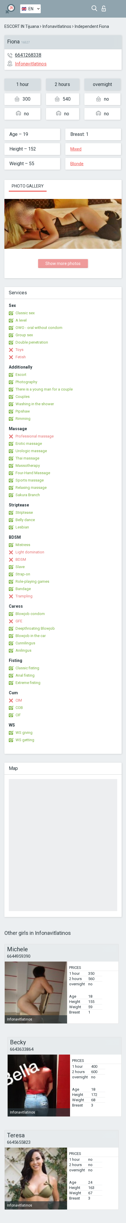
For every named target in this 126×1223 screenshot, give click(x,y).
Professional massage (35, 436)
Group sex (24, 335)
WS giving (24, 732)
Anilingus (23, 650)
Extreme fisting (28, 682)
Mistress (23, 545)
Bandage (23, 589)
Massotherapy (28, 465)
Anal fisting (25, 675)
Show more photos (63, 263)
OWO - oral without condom (39, 327)
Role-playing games (32, 581)
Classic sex (25, 313)
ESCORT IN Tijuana (21, 26)
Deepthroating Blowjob (35, 628)
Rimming (23, 418)
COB (19, 707)
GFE (19, 621)
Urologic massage (31, 451)
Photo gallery (28, 186)
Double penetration (32, 342)
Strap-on (23, 574)
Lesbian (22, 527)
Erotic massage (29, 443)
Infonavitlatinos (56, 26)
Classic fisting (27, 668)
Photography (26, 382)
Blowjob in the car (31, 636)
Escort (21, 374)
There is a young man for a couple (44, 389)
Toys (19, 349)
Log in (105, 6)
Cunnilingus (25, 643)
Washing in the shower (35, 404)
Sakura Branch (28, 495)
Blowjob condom (30, 614)
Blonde (77, 163)
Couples (23, 396)
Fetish (21, 357)
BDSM (21, 559)
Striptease (24, 512)
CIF (18, 715)
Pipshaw (23, 411)
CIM (19, 700)
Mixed (75, 149)
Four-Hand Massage (33, 473)
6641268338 (28, 55)
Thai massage (27, 458)
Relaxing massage (31, 487)
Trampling (24, 596)
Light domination (30, 552)
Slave (20, 567)
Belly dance (25, 520)
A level (21, 320)
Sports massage (30, 480)
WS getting (25, 740)
